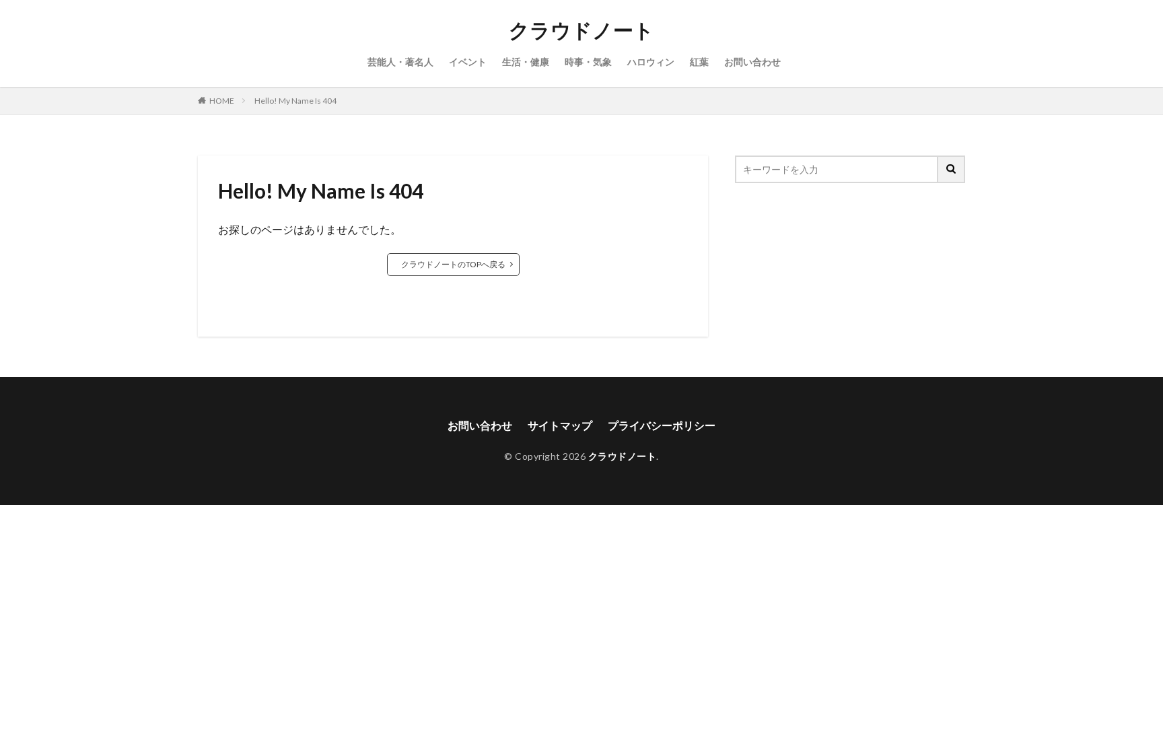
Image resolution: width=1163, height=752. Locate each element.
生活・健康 (525, 61)
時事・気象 (588, 61)
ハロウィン (650, 61)
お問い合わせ (752, 61)
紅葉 (699, 61)
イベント (468, 61)
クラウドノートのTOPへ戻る (453, 264)
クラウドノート (581, 30)
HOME (221, 101)
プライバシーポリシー (661, 425)
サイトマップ (560, 425)
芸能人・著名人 (400, 61)
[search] (951, 169)
